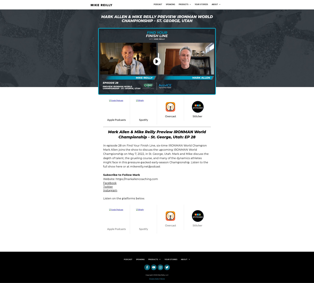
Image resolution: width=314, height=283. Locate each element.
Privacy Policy (154, 279)
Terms (162, 279)
